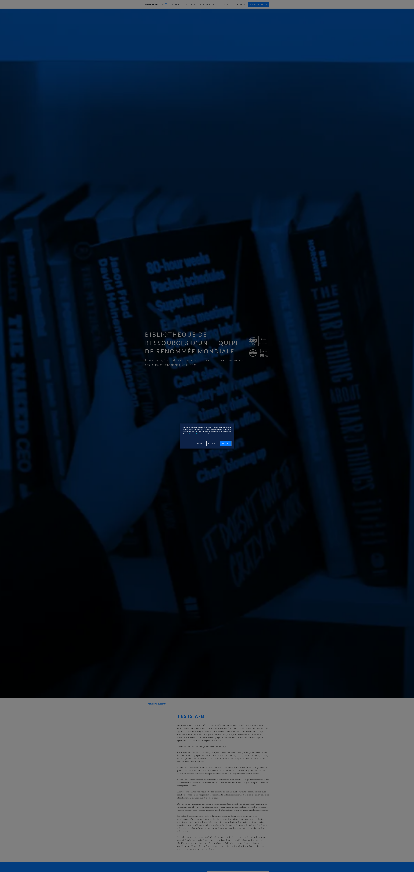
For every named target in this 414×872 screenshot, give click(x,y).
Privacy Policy (194, 434)
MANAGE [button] (201, 444)
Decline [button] (212, 444)
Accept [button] (226, 444)
